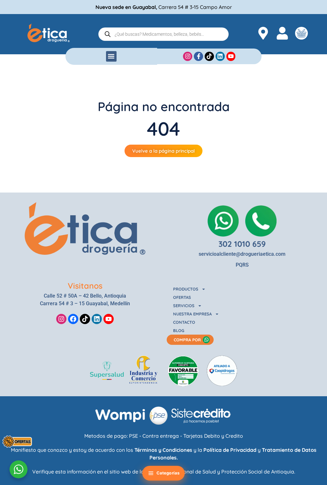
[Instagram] (61, 319)
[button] (111, 56)
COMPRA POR (187, 339)
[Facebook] (73, 319)
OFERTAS (182, 297)
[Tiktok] (85, 319)
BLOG (178, 330)
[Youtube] (108, 319)
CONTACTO (184, 322)
